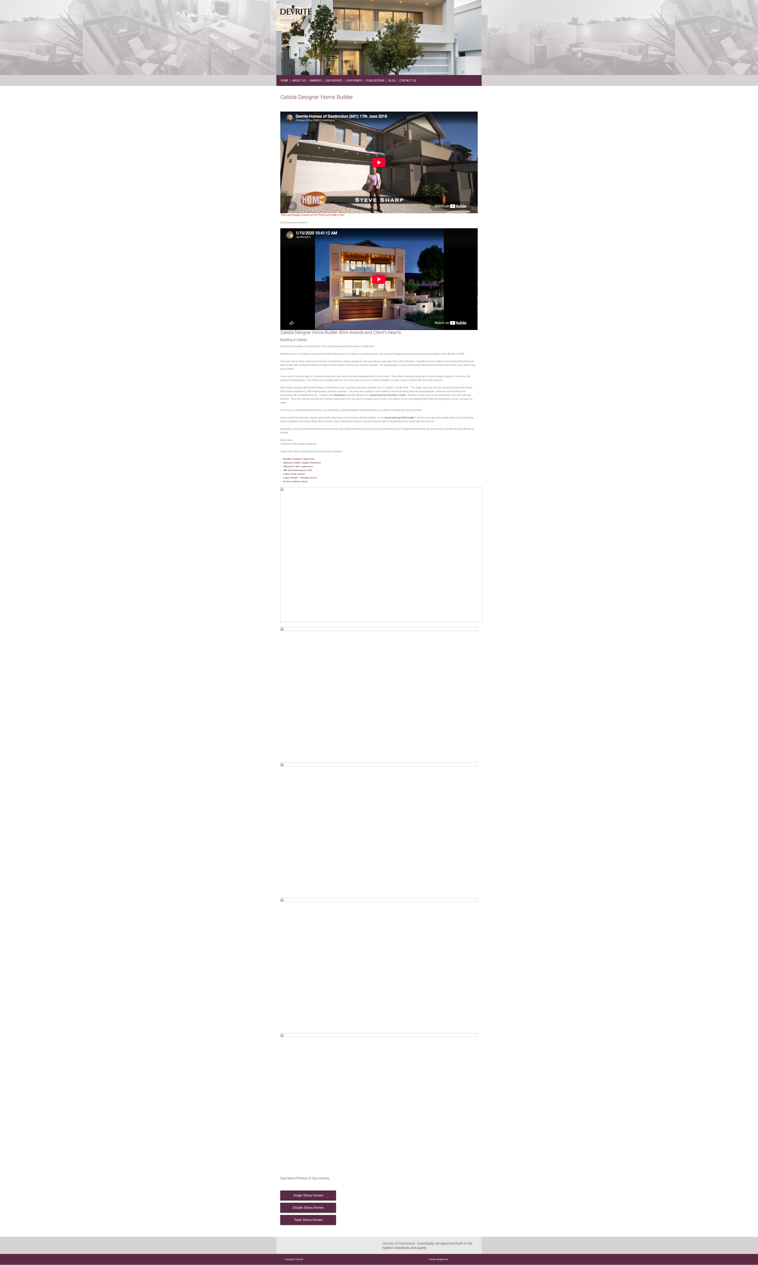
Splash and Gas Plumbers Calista (388, 395)
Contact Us (407, 80)
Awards (315, 80)
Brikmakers (340, 395)
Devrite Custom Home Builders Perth (296, 13)
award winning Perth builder (399, 417)
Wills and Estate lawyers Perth (297, 470)
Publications (375, 80)
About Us (299, 80)
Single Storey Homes (308, 1195)
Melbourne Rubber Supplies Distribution (302, 462)
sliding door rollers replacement (298, 466)
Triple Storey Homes (308, 1220)
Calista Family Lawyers (294, 474)
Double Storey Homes (308, 1207)
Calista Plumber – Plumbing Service (300, 477)
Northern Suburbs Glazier (295, 481)
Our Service (333, 80)
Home (284, 80)
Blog (391, 80)
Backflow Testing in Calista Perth (298, 459)
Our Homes (354, 80)
